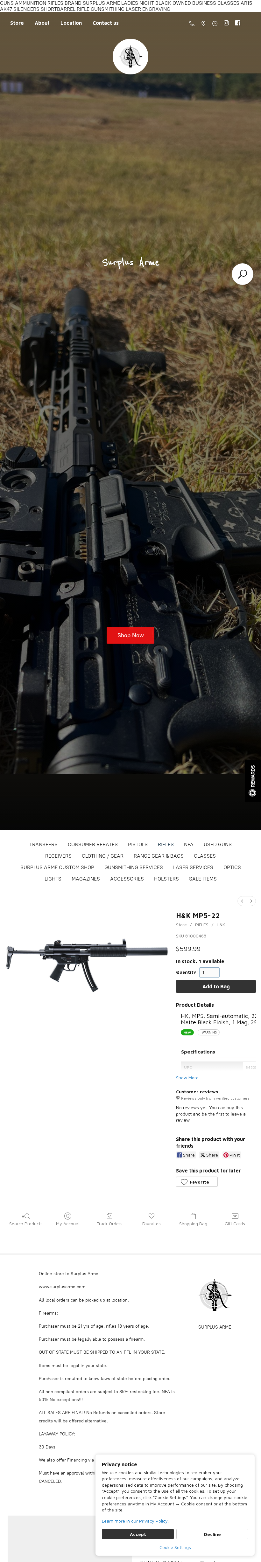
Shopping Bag (193, 1223)
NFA (189, 844)
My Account (68, 1223)
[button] (196, 1182)
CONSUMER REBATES (93, 844)
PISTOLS (138, 844)
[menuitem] (242, 901)
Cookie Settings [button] (175, 1547)
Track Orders (110, 1223)
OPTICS (232, 867)
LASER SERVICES (193, 867)
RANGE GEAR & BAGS (159, 856)
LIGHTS (53, 879)
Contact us (106, 23)
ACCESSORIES (127, 879)
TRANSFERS (43, 844)
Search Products (26, 1223)
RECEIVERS (58, 856)
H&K (221, 924)
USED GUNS (218, 844)
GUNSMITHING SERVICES (133, 867)
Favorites (151, 1223)
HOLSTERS (166, 879)
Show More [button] (187, 1077)
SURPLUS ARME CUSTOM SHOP (57, 867)
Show (253, 781)
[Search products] (242, 274)
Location (71, 23)
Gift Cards (235, 1223)
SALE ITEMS (203, 879)
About (42, 23)
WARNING (209, 1032)
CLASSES (205, 856)
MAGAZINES (86, 879)
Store (17, 23)
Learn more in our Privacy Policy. (135, 1521)
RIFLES (166, 844)
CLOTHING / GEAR (102, 856)
